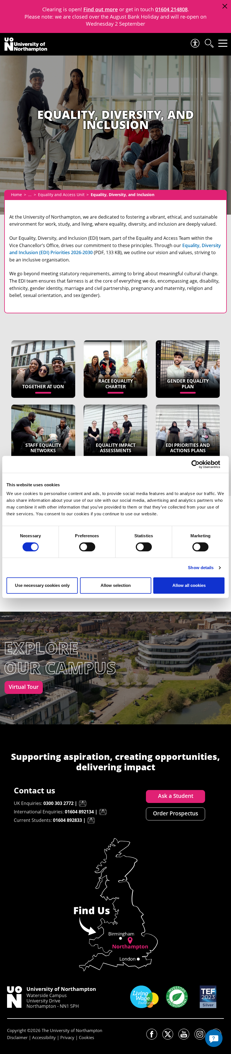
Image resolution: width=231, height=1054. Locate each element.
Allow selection (116, 585)
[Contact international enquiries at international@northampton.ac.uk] (103, 812)
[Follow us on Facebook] (151, 1034)
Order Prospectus (175, 813)
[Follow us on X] (167, 1034)
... (30, 194)
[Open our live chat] (214, 1038)
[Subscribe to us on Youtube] (183, 1034)
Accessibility (44, 1037)
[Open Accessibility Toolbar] (195, 43)
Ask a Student (175, 796)
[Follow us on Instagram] (200, 1034)
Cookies (86, 1037)
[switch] (87, 546)
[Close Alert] (224, 6)
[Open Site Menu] (223, 43)
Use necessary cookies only (42, 585)
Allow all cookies (189, 585)
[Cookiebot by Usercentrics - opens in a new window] (200, 464)
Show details (201, 567)
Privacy (67, 1037)
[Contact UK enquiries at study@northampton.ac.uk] (82, 803)
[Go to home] (26, 44)
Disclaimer (17, 1037)
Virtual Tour (24, 687)
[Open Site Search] (209, 43)
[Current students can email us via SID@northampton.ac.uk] (91, 820)
